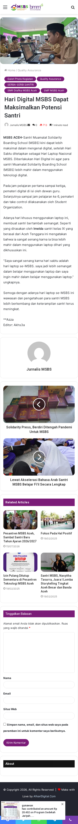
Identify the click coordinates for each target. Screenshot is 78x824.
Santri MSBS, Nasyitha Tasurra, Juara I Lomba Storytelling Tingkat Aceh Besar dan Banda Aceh (57, 583)
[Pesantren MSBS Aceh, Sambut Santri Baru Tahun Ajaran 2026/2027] (20, 519)
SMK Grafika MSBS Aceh (22, 90)
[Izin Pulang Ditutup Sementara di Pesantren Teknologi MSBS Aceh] (20, 562)
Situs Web (10, 709)
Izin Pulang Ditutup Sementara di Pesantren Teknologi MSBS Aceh (20, 579)
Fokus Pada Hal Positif (56, 533)
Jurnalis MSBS (18, 125)
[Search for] (73, 8)
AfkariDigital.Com (44, 796)
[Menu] (5, 8)
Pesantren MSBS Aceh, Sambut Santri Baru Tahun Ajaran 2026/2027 (19, 537)
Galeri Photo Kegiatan (20, 78)
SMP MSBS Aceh (54, 90)
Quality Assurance (29, 70)
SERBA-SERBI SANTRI (20, 84)
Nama (7, 678)
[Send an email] (28, 125)
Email (7, 693)
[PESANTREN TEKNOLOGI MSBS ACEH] (27, 7)
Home (11, 70)
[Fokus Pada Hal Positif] (58, 519)
